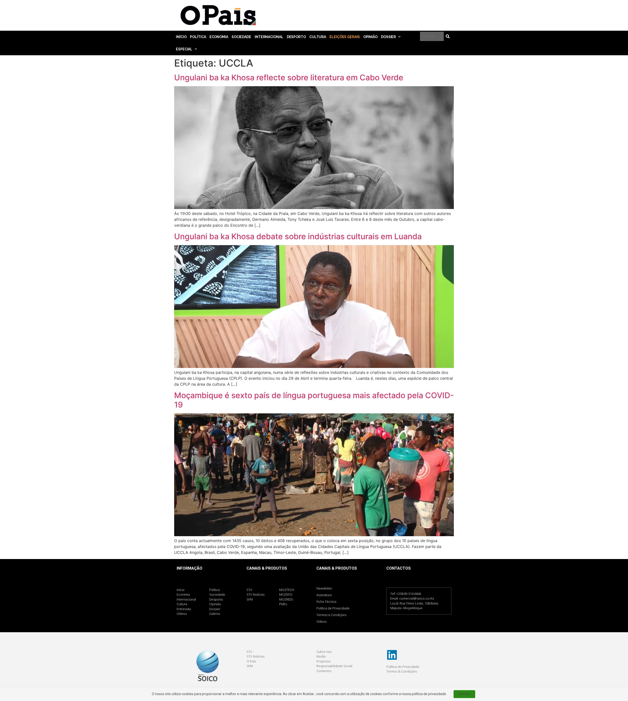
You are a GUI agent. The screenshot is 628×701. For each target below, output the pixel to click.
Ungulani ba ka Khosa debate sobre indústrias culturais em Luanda (298, 236)
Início (181, 37)
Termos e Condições (331, 615)
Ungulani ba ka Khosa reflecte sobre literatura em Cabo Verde (288, 77)
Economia (218, 37)
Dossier (388, 37)
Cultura (317, 37)
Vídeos (321, 621)
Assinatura (324, 595)
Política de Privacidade (333, 608)
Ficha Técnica (326, 601)
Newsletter (324, 588)
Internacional (269, 37)
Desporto (296, 37)
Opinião (370, 37)
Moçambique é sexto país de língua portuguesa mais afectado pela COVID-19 (314, 400)
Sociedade (241, 37)
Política (198, 37)
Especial (184, 49)
